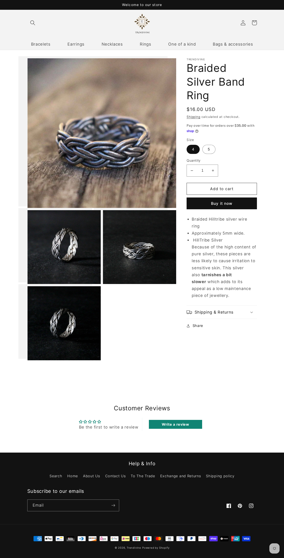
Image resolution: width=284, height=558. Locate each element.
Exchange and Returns (180, 476)
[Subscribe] (113, 506)
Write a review (175, 424)
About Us (91, 476)
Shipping (193, 117)
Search (55, 476)
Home (72, 476)
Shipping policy (220, 476)
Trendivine (134, 547)
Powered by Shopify (156, 547)
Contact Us (115, 476)
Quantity (194, 161)
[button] (33, 22)
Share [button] (198, 325)
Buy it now (222, 203)
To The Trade (143, 476)
